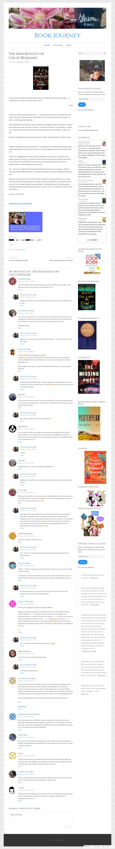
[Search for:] (92, 53)
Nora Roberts (83, 201)
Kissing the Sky (83, 218)
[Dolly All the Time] (104, 145)
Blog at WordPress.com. (57, 840)
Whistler (81, 161)
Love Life (93, 651)
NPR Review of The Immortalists (20, 204)
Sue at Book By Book (25, 678)
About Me (47, 45)
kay (19, 788)
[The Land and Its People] (104, 183)
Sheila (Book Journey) (26, 295)
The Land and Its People (86, 180)
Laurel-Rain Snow (24, 311)
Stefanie (21, 735)
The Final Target (83, 199)
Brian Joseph (22, 563)
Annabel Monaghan (85, 144)
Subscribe (82, 562)
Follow (82, 104)
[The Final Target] (104, 203)
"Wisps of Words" (24, 601)
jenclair (20, 490)
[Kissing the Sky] (104, 222)
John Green (94, 578)
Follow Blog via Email (89, 88)
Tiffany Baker (95, 605)
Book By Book (22, 706)
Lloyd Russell (22, 279)
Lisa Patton (83, 220)
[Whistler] (104, 164)
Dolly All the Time (84, 142)
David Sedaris (83, 182)
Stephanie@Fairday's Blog (27, 714)
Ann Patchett (83, 163)
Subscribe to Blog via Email (92, 543)
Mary (19, 460)
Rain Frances (22, 349)
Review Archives (58, 45)
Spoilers (68, 45)
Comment (67, 827)
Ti (19, 753)
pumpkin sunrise (24, 772)
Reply (20, 290)
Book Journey (57, 35)
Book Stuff (21, 249)
